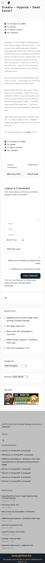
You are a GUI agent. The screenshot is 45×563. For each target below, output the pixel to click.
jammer (13, 27)
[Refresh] (23, 240)
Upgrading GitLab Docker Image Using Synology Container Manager (20, 497)
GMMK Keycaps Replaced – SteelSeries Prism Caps (21, 518)
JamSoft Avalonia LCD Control (13, 532)
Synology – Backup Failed (11, 538)
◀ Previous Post (14, 174)
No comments (12, 33)
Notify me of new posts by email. (26, 269)
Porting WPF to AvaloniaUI (21, 451)
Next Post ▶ (33, 174)
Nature (12, 30)
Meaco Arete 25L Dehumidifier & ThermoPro (18, 512)
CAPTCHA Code (13, 249)
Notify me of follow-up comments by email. (24, 261)
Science (19, 30)
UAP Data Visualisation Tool (17, 348)
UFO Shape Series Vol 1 (15, 326)
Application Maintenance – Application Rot (17, 545)
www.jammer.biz (22, 555)
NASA (28, 132)
